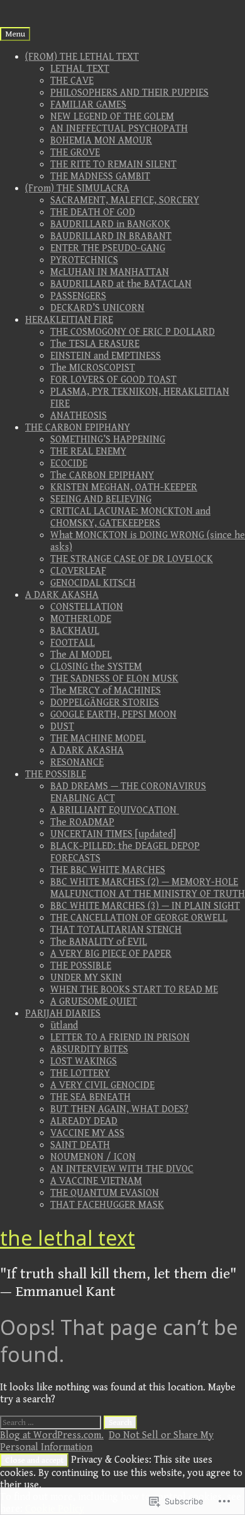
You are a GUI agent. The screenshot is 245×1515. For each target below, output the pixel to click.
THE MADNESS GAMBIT (100, 177)
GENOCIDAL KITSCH (93, 583)
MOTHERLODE (80, 619)
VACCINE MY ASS (87, 1133)
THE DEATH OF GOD (92, 212)
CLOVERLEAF (78, 571)
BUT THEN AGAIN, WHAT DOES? (119, 1109)
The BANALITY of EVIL (98, 942)
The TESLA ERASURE (94, 344)
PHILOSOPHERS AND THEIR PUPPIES (129, 93)
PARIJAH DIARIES (63, 1014)
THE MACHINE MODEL (98, 739)
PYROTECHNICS (84, 260)
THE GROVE (75, 153)
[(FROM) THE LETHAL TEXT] (5, 6)
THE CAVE (72, 81)
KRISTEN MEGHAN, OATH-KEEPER (123, 487)
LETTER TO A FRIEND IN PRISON (120, 1038)
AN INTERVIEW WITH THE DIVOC (121, 1169)
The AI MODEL (81, 655)
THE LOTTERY (80, 1073)
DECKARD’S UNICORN (97, 308)
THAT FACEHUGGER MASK (107, 1205)
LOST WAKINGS (83, 1061)
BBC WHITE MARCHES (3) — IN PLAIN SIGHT (145, 906)
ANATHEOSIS (78, 416)
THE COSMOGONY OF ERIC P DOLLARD (132, 332)
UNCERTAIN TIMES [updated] (113, 834)
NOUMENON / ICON (93, 1157)
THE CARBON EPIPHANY (77, 428)
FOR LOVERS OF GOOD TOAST (113, 380)
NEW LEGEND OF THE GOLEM (112, 117)
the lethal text (67, 1237)
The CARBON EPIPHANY (102, 476)
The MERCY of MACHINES (105, 691)
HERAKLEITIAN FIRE (69, 320)
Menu (15, 34)
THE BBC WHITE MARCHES (107, 870)
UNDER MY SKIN (86, 978)
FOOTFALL (72, 643)
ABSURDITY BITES (89, 1050)
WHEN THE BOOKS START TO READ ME (134, 990)
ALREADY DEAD (83, 1121)
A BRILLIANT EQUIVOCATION (114, 810)
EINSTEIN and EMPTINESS (105, 356)
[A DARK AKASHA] (55, 6)
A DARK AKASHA (62, 595)
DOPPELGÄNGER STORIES (104, 703)
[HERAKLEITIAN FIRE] (30, 6)
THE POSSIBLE (55, 774)
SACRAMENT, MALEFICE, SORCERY (124, 200)
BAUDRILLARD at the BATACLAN (121, 284)
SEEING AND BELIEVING (100, 499)
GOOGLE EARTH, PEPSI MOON (113, 715)
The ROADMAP (82, 822)
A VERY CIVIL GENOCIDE (102, 1085)
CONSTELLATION (86, 607)
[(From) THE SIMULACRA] (18, 6)
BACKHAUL (74, 631)
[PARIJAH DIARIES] (80, 6)
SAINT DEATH (80, 1145)
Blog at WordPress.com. (52, 1435)
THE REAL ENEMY (88, 452)
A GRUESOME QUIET (93, 1002)
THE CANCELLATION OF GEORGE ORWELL (138, 918)
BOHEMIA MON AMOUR (101, 141)
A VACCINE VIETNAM (96, 1181)
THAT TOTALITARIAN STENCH (116, 930)
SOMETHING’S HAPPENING (107, 440)
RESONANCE (77, 763)
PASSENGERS (78, 296)
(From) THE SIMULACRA (77, 188)
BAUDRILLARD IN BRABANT (111, 236)
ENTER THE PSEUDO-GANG (107, 248)
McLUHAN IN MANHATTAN (109, 272)
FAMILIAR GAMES (88, 105)
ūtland (64, 1026)
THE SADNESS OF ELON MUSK (114, 679)
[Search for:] (52, 1422)
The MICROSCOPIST (92, 368)
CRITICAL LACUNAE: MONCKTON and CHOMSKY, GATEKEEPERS (130, 517)
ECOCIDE (68, 464)
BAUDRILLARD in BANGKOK (110, 224)
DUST (62, 727)
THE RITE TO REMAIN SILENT (113, 165)
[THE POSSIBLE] (68, 6)
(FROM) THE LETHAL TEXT (82, 57)
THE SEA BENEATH (90, 1097)
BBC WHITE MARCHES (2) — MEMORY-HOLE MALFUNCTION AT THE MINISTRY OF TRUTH (147, 888)
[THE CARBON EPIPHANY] (43, 6)
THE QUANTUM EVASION (104, 1193)
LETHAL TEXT (79, 69)
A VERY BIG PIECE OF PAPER (111, 954)
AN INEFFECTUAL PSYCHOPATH (119, 129)
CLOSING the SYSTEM (96, 667)
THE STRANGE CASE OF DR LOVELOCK (131, 559)
